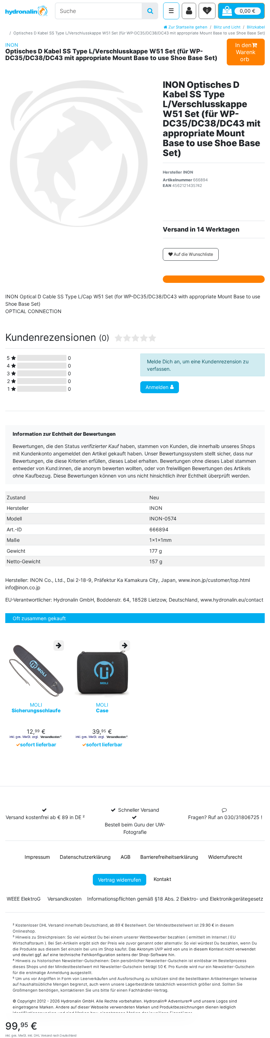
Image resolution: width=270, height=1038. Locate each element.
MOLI (36, 707)
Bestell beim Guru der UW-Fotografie (135, 828)
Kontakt (162, 879)
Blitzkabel (256, 27)
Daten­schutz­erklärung (85, 857)
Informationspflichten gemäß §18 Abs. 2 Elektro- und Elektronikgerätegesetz (175, 899)
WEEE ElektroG (23, 899)
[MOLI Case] (101, 669)
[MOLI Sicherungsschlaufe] (35, 669)
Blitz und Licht (227, 27)
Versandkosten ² (50, 737)
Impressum (37, 857)
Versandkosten (64, 899)
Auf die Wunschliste (193, 254)
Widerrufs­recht (225, 857)
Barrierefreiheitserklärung (169, 857)
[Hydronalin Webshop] (26, 11)
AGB (125, 857)
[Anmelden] (189, 11)
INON (11, 45)
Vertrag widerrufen (119, 880)
